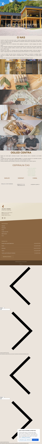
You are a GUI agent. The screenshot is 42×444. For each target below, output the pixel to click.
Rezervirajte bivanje (7, 256)
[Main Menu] (2, 7)
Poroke (3, 229)
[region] (28, 435)
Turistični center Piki (5, 231)
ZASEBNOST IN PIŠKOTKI (26, 437)
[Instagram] (2, 218)
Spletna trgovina (4, 233)
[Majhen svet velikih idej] (2, 3)
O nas (3, 235)
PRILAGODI (22, 439)
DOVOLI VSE (35, 439)
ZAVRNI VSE (28, 439)
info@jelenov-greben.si (7, 215)
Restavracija (4, 227)
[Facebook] (5, 218)
